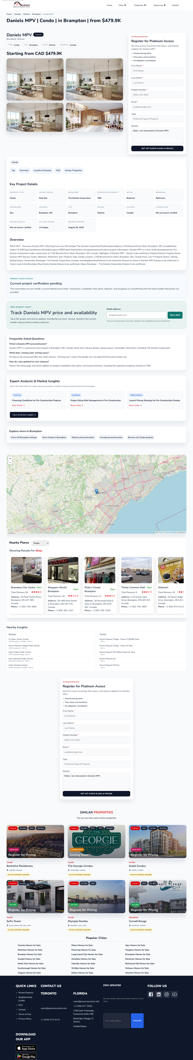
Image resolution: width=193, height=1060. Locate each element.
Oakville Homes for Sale (83, 963)
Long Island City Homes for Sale (87, 954)
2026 (93, 828)
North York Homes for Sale (31, 963)
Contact (175, 5)
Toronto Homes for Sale (29, 945)
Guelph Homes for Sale (29, 959)
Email (134, 101)
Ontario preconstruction (83, 437)
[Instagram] (166, 995)
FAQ (58, 170)
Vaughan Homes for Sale (137, 949)
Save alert (175, 315)
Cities (121, 5)
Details (134, 126)
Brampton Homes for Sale (137, 954)
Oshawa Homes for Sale (137, 968)
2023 (32, 828)
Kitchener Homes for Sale (137, 959)
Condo (15, 162)
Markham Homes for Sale (30, 949)
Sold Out (40, 828)
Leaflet (160, 532)
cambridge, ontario (77, 870)
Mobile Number (139, 89)
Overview (24, 170)
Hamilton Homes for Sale (83, 959)
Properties (138, 5)
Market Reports (25, 992)
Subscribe (137, 1020)
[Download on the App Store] (26, 1047)
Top (13, 170)
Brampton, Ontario (15, 39)
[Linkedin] (158, 995)
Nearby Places (19, 543)
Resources (158, 5)
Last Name (137, 77)
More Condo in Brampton (54, 437)
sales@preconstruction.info (54, 1008)
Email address (114, 309)
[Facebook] (151, 995)
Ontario (26, 14)
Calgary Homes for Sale (29, 972)
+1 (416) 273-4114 (50, 1019)
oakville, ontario (15, 870)
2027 (144, 828)
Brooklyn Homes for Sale (30, 954)
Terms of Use (24, 1014)
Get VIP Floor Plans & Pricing (157, 148)
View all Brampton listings (24, 437)
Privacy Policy (24, 1018)
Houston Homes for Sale (137, 972)
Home (109, 5)
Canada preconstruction (111, 437)
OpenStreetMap (171, 532)
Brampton (36, 14)
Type (133, 114)
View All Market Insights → (24, 415)
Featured (13, 828)
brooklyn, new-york (78, 925)
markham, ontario (138, 925)
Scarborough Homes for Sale (32, 968)
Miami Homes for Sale (82, 945)
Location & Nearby (42, 170)
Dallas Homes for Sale (82, 972)
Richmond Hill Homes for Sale (139, 963)
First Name (137, 65)
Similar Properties (73, 170)
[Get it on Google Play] (26, 1056)
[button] (96, 491)
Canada (17, 14)
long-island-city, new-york (20, 925)
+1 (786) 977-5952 (82, 1006)
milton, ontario (137, 870)
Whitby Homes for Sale (82, 968)
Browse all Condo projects (140, 437)
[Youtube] (174, 995)
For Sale (23, 828)
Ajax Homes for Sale (135, 945)
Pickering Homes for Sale (83, 949)
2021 (32, 883)
